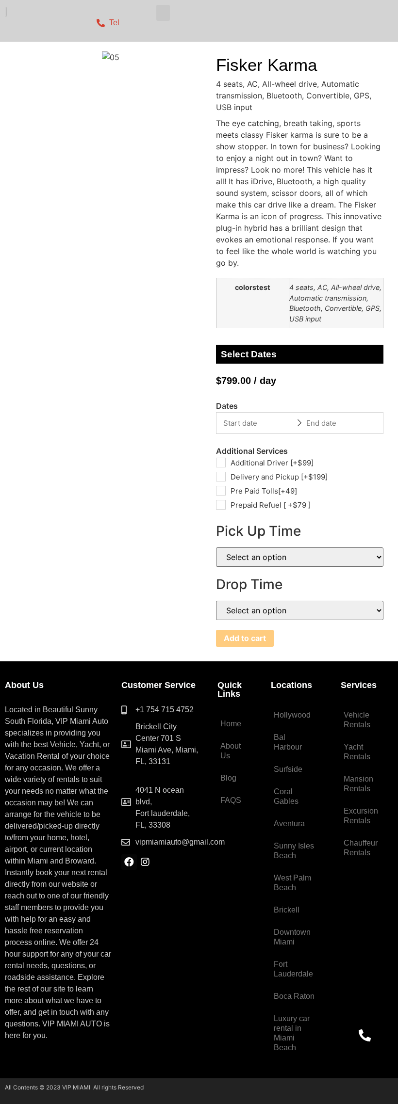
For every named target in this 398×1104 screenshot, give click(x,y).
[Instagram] (145, 862)
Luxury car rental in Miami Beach (292, 1033)
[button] (163, 13)
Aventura (289, 823)
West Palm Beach (292, 883)
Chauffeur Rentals (361, 848)
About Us (230, 751)
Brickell (286, 910)
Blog (228, 778)
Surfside (288, 769)
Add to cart (245, 638)
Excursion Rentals (361, 816)
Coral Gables (286, 796)
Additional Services (252, 451)
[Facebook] (129, 862)
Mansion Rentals (358, 784)
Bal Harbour (288, 742)
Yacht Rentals (357, 752)
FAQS (230, 800)
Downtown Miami (292, 937)
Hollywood (292, 715)
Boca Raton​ (294, 996)
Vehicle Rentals (357, 720)
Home (230, 724)
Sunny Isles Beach (294, 851)
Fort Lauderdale (293, 969)
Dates (227, 406)
